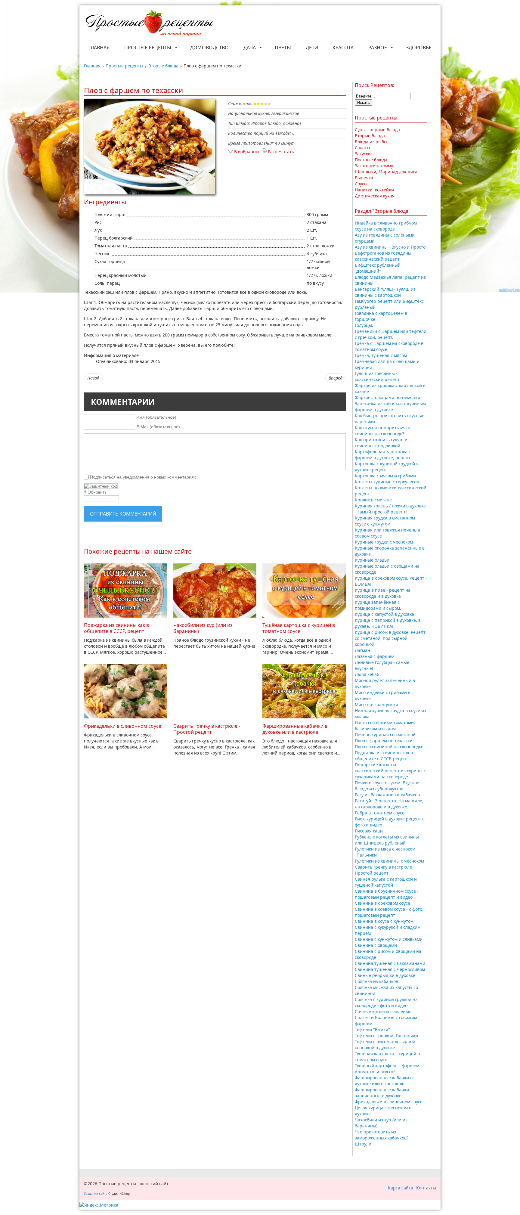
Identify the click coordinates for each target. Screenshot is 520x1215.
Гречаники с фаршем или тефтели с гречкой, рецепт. (390, 334)
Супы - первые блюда (377, 129)
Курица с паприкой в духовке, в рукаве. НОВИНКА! (388, 623)
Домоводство (209, 47)
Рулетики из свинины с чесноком (389, 861)
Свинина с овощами (376, 945)
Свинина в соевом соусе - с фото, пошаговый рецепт (389, 912)
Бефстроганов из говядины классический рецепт (383, 256)
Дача (249, 47)
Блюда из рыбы (371, 141)
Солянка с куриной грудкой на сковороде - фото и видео (386, 1002)
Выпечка (364, 178)
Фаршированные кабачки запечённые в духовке (382, 1093)
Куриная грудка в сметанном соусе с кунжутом (385, 521)
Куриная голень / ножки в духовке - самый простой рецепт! (390, 509)
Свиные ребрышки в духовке (385, 975)
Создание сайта (95, 1194)
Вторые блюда (370, 135)
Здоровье (419, 47)
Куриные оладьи (372, 560)
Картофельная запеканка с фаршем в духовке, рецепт (383, 454)
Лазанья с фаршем (374, 656)
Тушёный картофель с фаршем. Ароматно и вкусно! (387, 1068)
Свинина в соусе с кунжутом (384, 921)
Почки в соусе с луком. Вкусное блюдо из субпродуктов (387, 786)
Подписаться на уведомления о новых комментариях (143, 477)
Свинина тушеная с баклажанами (390, 963)
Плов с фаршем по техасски (384, 740)
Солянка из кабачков (376, 981)
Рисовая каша (369, 831)
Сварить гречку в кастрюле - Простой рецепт (206, 729)
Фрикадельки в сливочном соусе (122, 726)
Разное (377, 47)
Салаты (362, 147)
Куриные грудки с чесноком (384, 542)
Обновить (97, 492)
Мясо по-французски (376, 704)
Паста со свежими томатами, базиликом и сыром (385, 725)
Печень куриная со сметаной (385, 734)
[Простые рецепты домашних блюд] (149, 24)
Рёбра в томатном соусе (379, 813)
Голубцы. (364, 325)
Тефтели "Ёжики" (372, 1029)
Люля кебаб (367, 674)
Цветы (283, 47)
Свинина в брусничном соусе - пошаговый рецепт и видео (387, 894)
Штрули (363, 1144)
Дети (312, 47)
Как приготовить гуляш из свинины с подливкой (382, 442)
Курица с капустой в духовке (384, 614)
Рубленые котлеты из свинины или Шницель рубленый (387, 840)
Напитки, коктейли (374, 190)
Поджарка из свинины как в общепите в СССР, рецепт (116, 628)
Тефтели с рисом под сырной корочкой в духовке (385, 1044)
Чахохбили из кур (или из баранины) (203, 628)
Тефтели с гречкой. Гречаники (386, 1035)
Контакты (426, 1188)
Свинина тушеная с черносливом (390, 969)
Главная (99, 47)
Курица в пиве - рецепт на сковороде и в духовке (382, 593)
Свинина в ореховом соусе (382, 903)
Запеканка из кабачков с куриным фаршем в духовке (390, 406)
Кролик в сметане (373, 500)
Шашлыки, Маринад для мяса (386, 172)
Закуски (363, 154)
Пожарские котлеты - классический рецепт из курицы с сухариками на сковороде (390, 771)
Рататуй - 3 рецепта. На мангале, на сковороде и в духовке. (389, 804)
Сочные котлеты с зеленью (383, 1011)
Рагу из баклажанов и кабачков (387, 795)
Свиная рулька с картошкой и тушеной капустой (386, 882)
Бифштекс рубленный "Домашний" (378, 268)
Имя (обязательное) (156, 417)
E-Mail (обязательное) (158, 426)
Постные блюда (371, 160)
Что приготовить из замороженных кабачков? (381, 1135)
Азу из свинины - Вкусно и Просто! (391, 247)
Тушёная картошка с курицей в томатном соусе (298, 628)
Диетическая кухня (375, 196)
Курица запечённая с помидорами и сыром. (378, 605)
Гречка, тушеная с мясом (381, 355)
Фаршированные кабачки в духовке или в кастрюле (294, 729)
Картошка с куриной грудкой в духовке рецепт (387, 467)
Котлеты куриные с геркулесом (387, 482)
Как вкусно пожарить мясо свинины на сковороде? (382, 430)
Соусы (361, 184)
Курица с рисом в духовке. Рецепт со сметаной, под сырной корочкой (390, 638)
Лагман (362, 650)
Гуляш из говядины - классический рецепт (377, 376)
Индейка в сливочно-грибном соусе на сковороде (386, 226)
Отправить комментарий (123, 513)
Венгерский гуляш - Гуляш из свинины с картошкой (385, 292)
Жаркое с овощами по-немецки (387, 397)
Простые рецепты (147, 47)
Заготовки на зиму (374, 166)
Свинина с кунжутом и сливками (388, 939)
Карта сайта (400, 1188)
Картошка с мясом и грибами (385, 476)
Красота (343, 47)
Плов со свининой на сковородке (389, 746)
